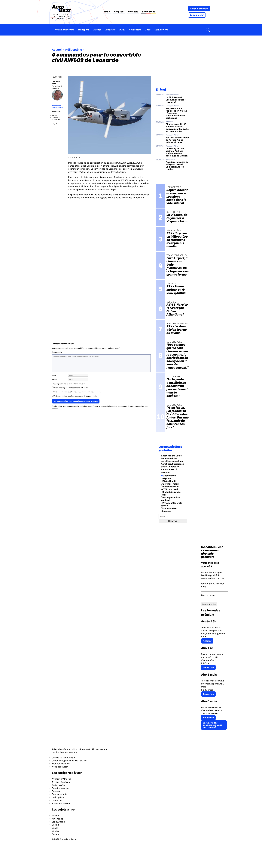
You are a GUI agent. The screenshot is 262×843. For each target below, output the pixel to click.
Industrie (110, 29)
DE (57, 124)
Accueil (57, 49)
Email (54, 380)
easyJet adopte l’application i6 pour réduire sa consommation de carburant (176, 113)
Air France (57, 818)
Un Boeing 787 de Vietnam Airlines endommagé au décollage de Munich (177, 152)
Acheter (207, 641)
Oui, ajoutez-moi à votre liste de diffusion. (70, 384)
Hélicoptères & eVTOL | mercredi (169, 488)
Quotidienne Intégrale (168, 477)
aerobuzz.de (148, 12)
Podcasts (133, 12)
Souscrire (208, 667)
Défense (97, 29)
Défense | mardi (171, 484)
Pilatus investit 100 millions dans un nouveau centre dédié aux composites (177, 128)
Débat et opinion (60, 788)
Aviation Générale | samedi (172, 504)
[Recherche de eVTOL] (207, 29)
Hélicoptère (135, 29)
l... (146, 197)
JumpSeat (119, 12)
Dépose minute (59, 794)
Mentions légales (61, 763)
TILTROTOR (56, 120)
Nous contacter (60, 766)
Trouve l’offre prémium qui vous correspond (212, 724)
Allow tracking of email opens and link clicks (71, 388)
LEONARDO (56, 117)
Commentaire (57, 352)
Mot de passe (208, 595)
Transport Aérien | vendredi (171, 499)
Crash (55, 828)
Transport (83, 29)
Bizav (122, 29)
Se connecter (197, 15)
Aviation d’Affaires (61, 779)
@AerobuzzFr (59, 749)
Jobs (148, 29)
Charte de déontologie (63, 757)
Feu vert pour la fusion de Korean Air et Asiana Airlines (178, 140)
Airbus (55, 815)
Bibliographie (58, 821)
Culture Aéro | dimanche (169, 509)
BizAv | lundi (169, 481)
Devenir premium (199, 8)
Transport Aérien (172, 106)
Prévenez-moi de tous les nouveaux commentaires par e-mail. (78, 392)
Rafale (55, 834)
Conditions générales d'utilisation (69, 760)
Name (54, 375)
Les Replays (58, 752)
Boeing (55, 824)
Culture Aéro (161, 29)
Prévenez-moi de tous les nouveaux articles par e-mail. (75, 396)
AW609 (54, 115)
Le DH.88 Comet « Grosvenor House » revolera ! (176, 99)
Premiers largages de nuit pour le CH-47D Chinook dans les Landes (177, 165)
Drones (55, 831)
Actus (107, 12)
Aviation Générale (64, 29)
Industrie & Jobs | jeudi (171, 493)
